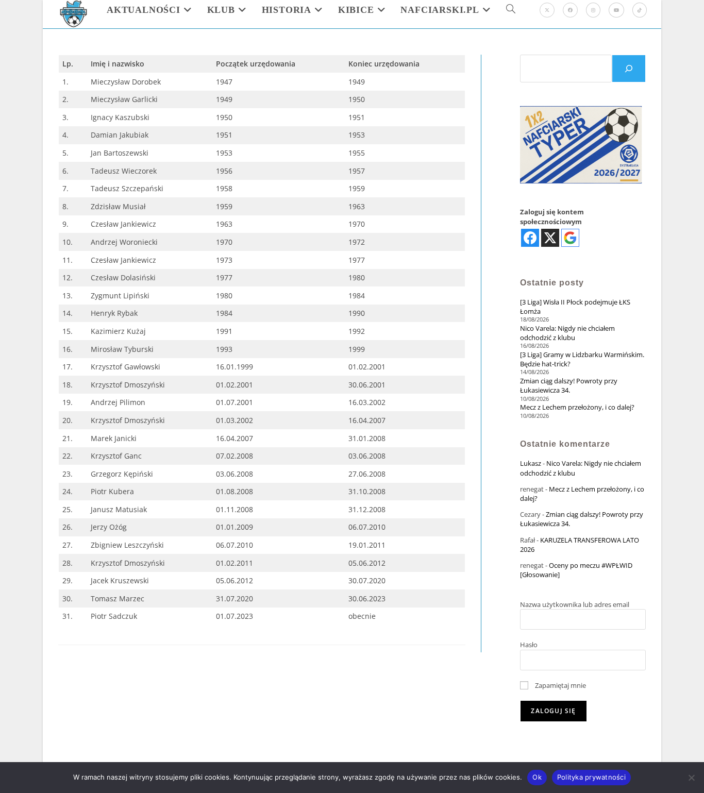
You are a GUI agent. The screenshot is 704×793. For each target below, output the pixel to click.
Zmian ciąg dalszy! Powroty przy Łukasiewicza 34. (568, 385)
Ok (537, 777)
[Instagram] (593, 10)
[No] (691, 777)
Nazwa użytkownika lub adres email (574, 604)
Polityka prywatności (591, 777)
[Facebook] (570, 10)
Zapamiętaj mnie (559, 685)
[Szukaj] (629, 68)
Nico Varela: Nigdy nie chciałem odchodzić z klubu (567, 333)
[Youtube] (616, 10)
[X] (547, 10)
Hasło (529, 644)
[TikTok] (639, 10)
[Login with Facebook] (530, 238)
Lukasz (530, 463)
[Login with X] (550, 238)
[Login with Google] (570, 238)
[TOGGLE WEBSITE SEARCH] (511, 10)
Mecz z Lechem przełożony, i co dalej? (577, 407)
